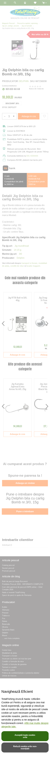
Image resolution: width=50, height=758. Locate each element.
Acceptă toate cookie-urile (25, 736)
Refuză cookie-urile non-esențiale (25, 747)
